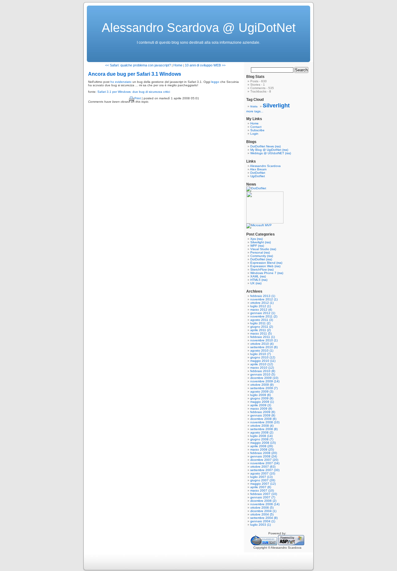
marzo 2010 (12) (262, 367)
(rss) (278, 146)
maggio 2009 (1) (262, 401)
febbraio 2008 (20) (263, 453)
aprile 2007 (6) (260, 487)
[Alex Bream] (264, 222)
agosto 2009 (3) (261, 391)
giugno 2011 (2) (261, 326)
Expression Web (262, 266)
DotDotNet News (262, 146)
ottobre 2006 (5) (262, 507)
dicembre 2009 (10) (264, 378)
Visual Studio (259, 249)
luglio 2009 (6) (260, 395)
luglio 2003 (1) (260, 524)
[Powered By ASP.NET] (291, 544)
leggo (215, 81)
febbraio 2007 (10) (263, 494)
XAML (254, 276)
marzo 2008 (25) (262, 449)
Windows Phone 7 (263, 273)
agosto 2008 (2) (261, 432)
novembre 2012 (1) (264, 299)
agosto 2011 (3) (261, 319)
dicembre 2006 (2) (263, 500)
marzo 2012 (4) (261, 309)
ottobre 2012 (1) (262, 302)
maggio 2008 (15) (263, 442)
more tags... (254, 111)
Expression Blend (262, 262)
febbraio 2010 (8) (262, 371)
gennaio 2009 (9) (262, 415)
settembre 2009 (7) (264, 388)
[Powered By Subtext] (264, 544)
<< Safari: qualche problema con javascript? (138, 65)
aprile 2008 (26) (261, 446)
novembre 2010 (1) (264, 340)
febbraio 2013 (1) (262, 296)
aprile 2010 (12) (261, 364)
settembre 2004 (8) (264, 517)
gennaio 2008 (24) (263, 456)
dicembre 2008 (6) (263, 418)
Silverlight (276, 105)
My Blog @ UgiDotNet (265, 149)
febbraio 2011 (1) (262, 337)
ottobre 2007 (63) (262, 466)
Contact (255, 126)
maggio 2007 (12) (263, 483)
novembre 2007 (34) (264, 463)
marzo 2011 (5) (261, 333)
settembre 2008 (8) (264, 429)
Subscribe (257, 130)
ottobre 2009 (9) (262, 384)
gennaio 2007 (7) (262, 497)
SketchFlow (258, 269)
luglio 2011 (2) (260, 323)
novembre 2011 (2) (263, 316)
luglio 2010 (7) (260, 354)
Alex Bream (258, 169)
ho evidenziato (121, 81)
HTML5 (255, 279)
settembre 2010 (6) (264, 347)
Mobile (253, 106)
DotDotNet (257, 172)
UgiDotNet (257, 176)
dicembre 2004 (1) (263, 511)
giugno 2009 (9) (261, 398)
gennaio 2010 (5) (262, 374)
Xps (253, 239)
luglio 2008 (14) (261, 436)
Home (177, 65)
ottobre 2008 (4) (262, 425)
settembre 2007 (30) (264, 470)
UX (252, 283)
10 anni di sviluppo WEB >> (205, 65)
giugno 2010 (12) (262, 357)
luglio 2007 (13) (261, 477)
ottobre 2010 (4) (262, 343)
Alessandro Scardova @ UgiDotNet (199, 27)
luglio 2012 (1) (260, 306)
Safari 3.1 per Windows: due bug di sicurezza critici (133, 91)
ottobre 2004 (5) (262, 514)
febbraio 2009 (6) (262, 412)
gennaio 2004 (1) (262, 521)
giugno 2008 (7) (261, 439)
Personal (256, 252)
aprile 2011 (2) (260, 330)
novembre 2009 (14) (264, 381)
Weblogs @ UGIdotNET (267, 153)
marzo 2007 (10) (262, 490)
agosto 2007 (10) (262, 473)
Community (258, 256)
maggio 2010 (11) (262, 360)
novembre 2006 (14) (264, 504)
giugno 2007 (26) (262, 480)
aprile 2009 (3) (260, 405)
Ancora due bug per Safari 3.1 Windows (134, 74)
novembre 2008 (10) (264, 422)
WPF (253, 245)
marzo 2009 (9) (261, 408)
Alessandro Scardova (265, 166)
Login (254, 133)
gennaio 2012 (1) (262, 313)
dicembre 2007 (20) (264, 459)
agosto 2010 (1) (261, 350)
